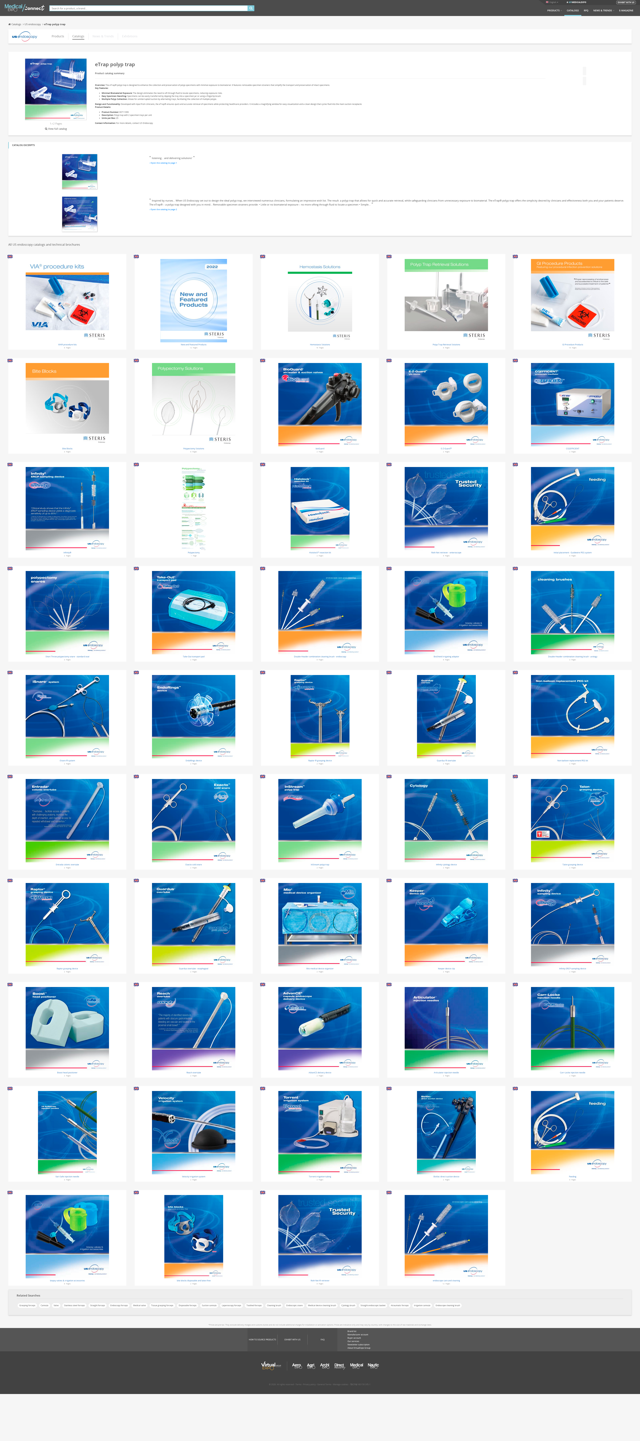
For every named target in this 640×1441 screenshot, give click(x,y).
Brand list (352, 1331)
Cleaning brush (274, 1305)
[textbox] (148, 8)
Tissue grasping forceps (162, 1305)
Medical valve (139, 1305)
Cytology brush (348, 1305)
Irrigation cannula (422, 1305)
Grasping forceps (27, 1305)
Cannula (44, 1305)
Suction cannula (209, 1305)
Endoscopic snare (294, 1305)
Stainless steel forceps (74, 1305)
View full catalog (57, 128)
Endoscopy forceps (119, 1305)
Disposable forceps (187, 1305)
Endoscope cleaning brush (448, 1305)
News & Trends (602, 10)
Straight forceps (97, 1305)
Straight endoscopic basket (373, 1305)
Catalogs (573, 10)
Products (553, 10)
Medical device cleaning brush (322, 1305)
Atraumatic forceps (400, 1305)
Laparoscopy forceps (231, 1305)
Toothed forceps (254, 1305)
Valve (56, 1305)
